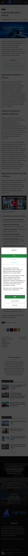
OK (15, 297)
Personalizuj (15, 301)
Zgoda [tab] (14, 255)
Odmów (14, 305)
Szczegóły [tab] (14, 259)
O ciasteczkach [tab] (14, 262)
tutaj (20, 289)
